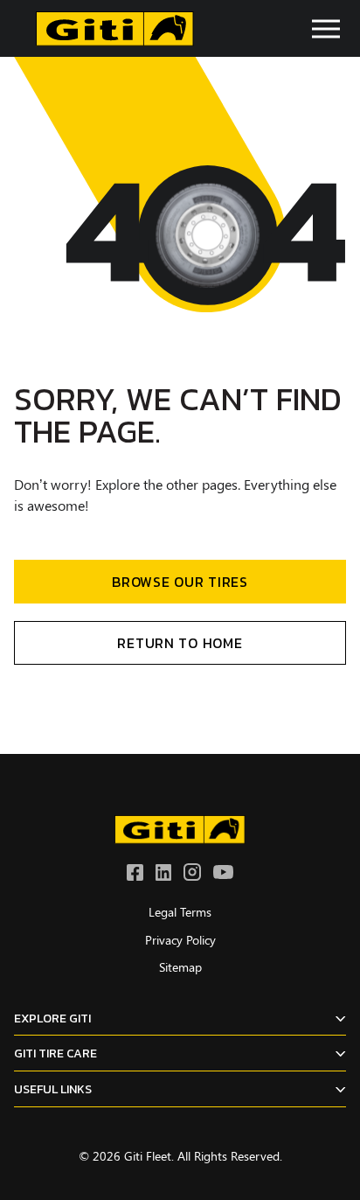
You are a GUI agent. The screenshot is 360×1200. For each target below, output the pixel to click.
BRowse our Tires (180, 581)
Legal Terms (180, 911)
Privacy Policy (180, 939)
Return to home (179, 642)
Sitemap (180, 967)
